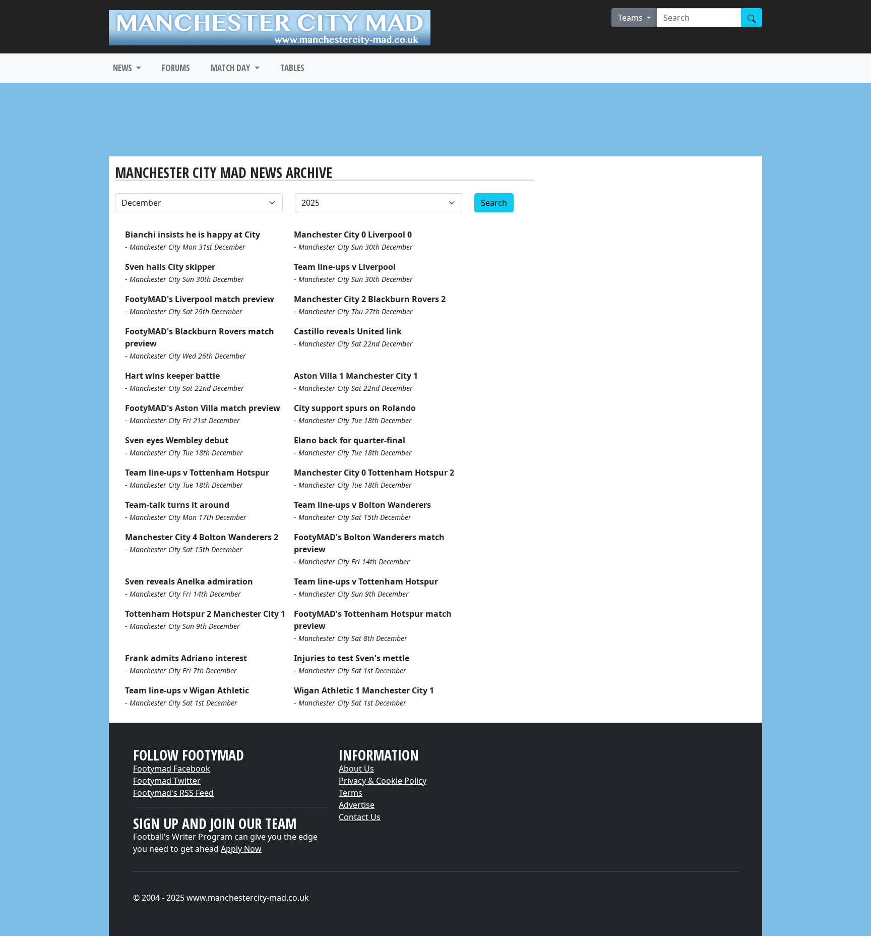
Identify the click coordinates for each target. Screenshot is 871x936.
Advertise (357, 804)
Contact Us (360, 817)
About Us (356, 768)
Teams (631, 17)
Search (494, 202)
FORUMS (176, 68)
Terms (350, 792)
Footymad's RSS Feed (173, 792)
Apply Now (241, 848)
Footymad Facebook (171, 768)
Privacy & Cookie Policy (382, 780)
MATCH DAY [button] (231, 68)
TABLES (292, 68)
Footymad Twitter (167, 780)
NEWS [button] (123, 68)
